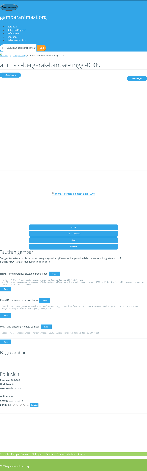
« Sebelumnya (10, 75)
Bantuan (12, 36)
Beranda (12, 26)
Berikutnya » (137, 78)
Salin (54, 274)
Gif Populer (13, 33)
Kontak (81, 454)
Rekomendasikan (16, 40)
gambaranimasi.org (23, 16)
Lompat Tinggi (20, 55)
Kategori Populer (16, 30)
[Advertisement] (73, 105)
